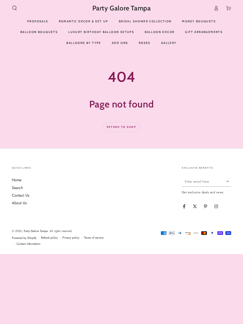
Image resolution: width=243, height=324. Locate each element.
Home (16, 180)
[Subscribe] (228, 181)
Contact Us (20, 195)
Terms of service (93, 238)
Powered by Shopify (24, 238)
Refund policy (49, 238)
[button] (14, 8)
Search (17, 187)
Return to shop (121, 127)
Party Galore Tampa (36, 231)
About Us (19, 203)
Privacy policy (70, 238)
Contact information (28, 244)
